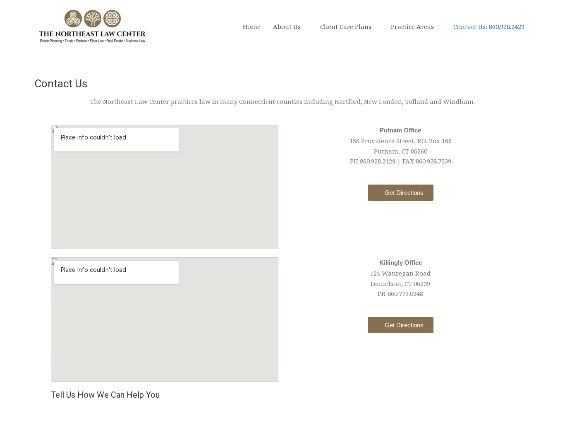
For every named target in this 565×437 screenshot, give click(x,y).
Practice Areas (412, 26)
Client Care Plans (345, 26)
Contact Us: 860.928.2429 (488, 26)
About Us (287, 26)
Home (252, 26)
